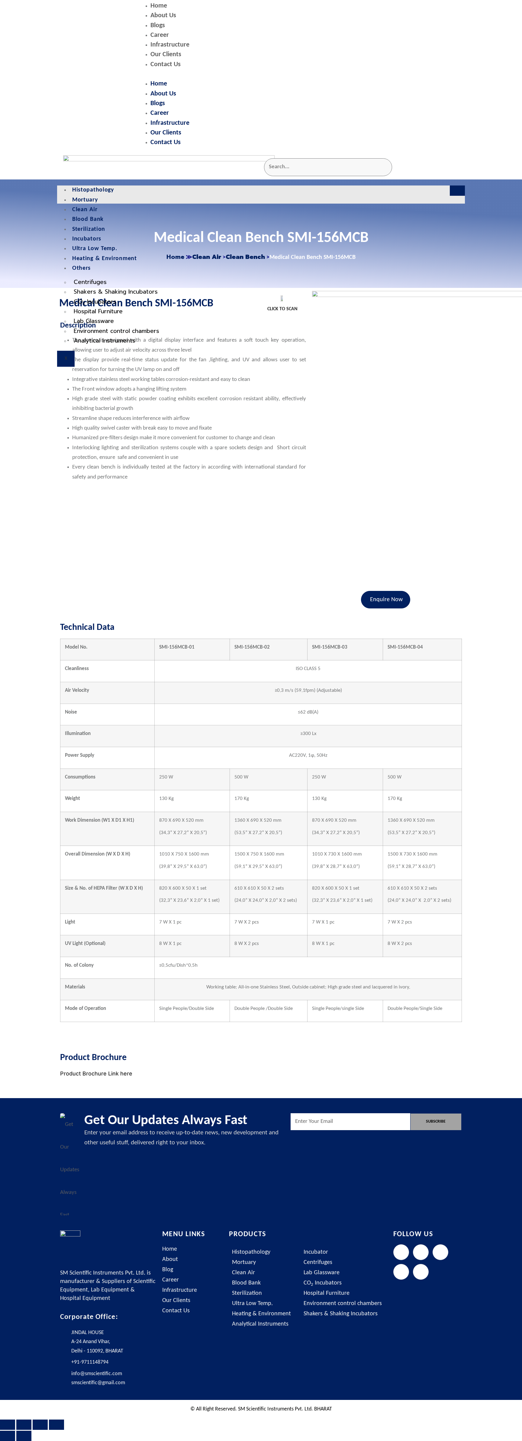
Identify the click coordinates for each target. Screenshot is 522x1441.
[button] (301, 74)
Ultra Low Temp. (94, 249)
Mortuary (85, 200)
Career (159, 35)
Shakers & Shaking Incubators (116, 291)
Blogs (157, 25)
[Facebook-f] (401, 1252)
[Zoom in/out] (7, 1425)
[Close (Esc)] (56, 1425)
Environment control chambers (116, 331)
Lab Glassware (94, 321)
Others (81, 268)
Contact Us (165, 64)
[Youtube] (421, 1272)
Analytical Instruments (104, 340)
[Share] (40, 1425)
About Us (163, 15)
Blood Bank (88, 219)
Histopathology (93, 190)
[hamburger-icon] (457, 190)
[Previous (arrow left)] (7, 1436)
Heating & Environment (104, 259)
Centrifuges (90, 282)
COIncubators (95, 302)
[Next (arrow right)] (23, 1436)
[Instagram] (440, 1252)
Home (158, 5)
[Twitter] (421, 1252)
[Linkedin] (401, 1272)
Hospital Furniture (98, 311)
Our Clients (165, 54)
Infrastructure (169, 44)
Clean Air (84, 210)
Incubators (86, 239)
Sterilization (88, 229)
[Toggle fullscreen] (23, 1425)
